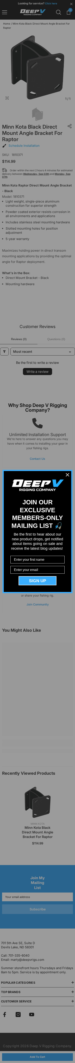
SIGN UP (37, 580)
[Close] (67, 475)
